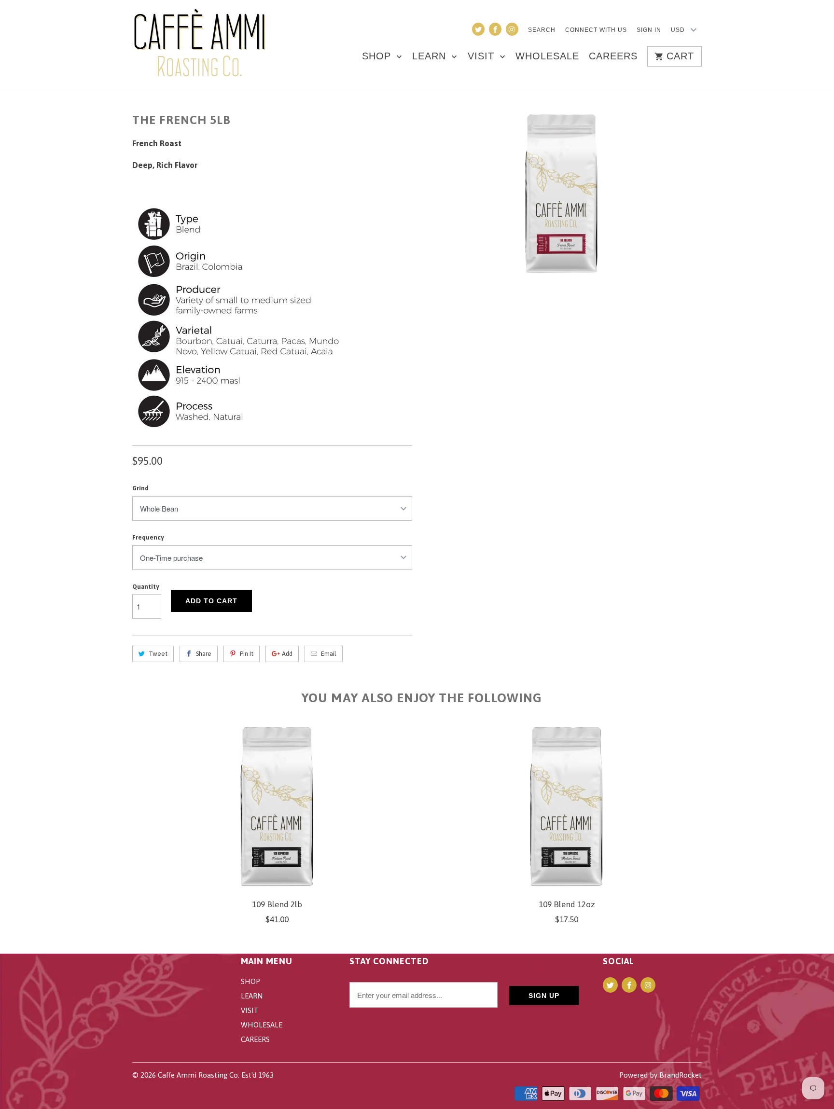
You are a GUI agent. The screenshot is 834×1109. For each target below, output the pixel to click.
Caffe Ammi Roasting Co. (198, 1075)
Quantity (145, 586)
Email (328, 653)
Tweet (158, 653)
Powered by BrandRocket (660, 1075)
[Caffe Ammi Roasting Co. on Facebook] (495, 29)
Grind (140, 488)
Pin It (246, 653)
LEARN (430, 56)
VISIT (483, 56)
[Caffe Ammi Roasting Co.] (199, 45)
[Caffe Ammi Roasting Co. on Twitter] (478, 29)
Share (203, 653)
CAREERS (613, 56)
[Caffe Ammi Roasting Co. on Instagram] (512, 29)
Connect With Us (596, 30)
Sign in (649, 30)
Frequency (148, 537)
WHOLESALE (547, 56)
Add (287, 653)
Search (542, 30)
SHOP (378, 56)
